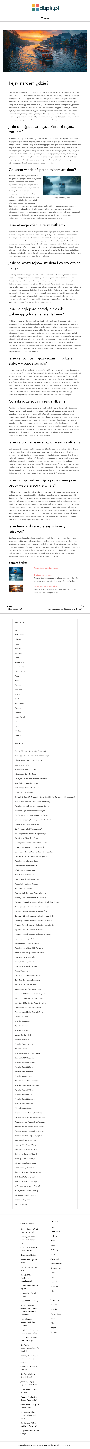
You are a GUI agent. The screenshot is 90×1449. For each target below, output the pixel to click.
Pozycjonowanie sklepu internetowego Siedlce (32, 806)
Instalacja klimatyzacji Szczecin (26, 1140)
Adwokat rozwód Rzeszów (25, 1062)
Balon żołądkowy (21, 1204)
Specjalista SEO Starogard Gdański (28, 1053)
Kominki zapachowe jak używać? (27, 783)
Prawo (17, 680)
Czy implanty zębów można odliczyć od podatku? (34, 852)
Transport (18, 708)
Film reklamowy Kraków (24, 1103)
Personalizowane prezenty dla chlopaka (29, 1131)
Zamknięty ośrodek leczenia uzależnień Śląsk (32, 907)
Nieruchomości (20, 667)
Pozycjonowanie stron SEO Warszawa (29, 948)
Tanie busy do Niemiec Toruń (25, 984)
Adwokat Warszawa (22, 1039)
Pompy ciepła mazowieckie (25, 957)
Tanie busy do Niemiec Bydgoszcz (27, 980)
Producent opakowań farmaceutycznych (30, 810)
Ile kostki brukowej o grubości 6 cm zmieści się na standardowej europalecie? (45, 797)
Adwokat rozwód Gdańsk (24, 1090)
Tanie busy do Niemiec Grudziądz (27, 975)
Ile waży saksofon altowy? (25, 1158)
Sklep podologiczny (22, 1200)
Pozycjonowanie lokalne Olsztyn (27, 861)
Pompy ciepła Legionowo (24, 961)
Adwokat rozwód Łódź (23, 1094)
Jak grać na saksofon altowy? (26, 1163)
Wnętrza (18, 731)
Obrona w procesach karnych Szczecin (29, 760)
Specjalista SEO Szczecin (24, 1058)
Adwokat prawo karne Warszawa (27, 1085)
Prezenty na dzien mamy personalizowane (30, 893)
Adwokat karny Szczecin (24, 1076)
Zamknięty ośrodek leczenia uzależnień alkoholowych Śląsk (37, 902)
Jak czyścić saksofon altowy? (26, 1149)
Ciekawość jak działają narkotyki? (27, 824)
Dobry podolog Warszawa (24, 1167)
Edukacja (18, 639)
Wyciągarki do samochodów (26, 870)
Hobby (17, 644)
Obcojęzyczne (20, 671)
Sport (17, 699)
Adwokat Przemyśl (21, 1030)
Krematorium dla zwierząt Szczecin (28, 989)
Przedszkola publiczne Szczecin (26, 884)
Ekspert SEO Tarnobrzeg (24, 792)
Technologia (19, 703)
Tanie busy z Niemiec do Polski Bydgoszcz (30, 994)
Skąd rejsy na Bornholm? (43, 575)
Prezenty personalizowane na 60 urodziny (30, 897)
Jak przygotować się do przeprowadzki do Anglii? (33, 820)
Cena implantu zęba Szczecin (26, 865)
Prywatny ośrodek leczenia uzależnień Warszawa (33, 934)
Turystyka (18, 712)
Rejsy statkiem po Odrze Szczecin (46, 568)
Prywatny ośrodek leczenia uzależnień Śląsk (31, 911)
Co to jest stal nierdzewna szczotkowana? (31, 778)
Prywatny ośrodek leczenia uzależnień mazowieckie (34, 925)
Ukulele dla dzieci (21, 1016)
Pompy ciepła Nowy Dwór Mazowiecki (29, 952)
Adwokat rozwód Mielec (24, 1067)
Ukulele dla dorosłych (23, 1035)
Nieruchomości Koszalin (23, 888)
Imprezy (18, 648)
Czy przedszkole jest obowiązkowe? (28, 829)
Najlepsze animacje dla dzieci (26, 939)
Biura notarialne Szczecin (24, 874)
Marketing (18, 653)
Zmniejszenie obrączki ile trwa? (27, 838)
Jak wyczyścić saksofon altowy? (27, 1190)
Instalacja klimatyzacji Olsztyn (26, 1145)
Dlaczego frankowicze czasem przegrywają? (31, 842)
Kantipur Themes (50, 1445)
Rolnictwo (18, 689)
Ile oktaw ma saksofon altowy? (27, 1177)
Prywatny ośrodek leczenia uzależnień (29, 929)
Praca (17, 676)
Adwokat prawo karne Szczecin (26, 1081)
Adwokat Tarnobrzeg (22, 1021)
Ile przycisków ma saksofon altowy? (28, 1172)
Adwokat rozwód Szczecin (25, 1099)
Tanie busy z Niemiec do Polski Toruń (28, 998)
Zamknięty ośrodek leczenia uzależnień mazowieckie (34, 916)
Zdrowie (18, 735)
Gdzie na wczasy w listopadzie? (46, 586)
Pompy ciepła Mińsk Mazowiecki (27, 966)
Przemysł (18, 685)
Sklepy (17, 694)
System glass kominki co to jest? (27, 788)
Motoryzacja (19, 662)
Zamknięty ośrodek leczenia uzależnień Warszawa (33, 920)
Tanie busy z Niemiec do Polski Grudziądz (30, 1003)
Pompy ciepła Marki (22, 971)
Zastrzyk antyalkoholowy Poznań (27, 879)
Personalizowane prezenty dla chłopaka (29, 1126)
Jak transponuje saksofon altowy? (27, 1186)
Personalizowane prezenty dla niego (28, 1113)
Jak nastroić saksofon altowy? (26, 1195)
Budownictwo (20, 634)
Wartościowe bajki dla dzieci (26, 769)
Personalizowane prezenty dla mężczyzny (30, 1122)
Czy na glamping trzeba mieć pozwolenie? (31, 751)
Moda (17, 657)
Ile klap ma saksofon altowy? (26, 1154)
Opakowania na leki (22, 765)
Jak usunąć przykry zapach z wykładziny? (30, 833)
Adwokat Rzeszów (21, 1026)
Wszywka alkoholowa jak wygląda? (28, 1135)
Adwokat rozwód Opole (24, 1071)
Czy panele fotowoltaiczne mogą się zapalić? (32, 815)
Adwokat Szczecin (21, 1048)
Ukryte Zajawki (20, 717)
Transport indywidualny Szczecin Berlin (29, 1012)
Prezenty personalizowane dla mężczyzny (30, 1117)
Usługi (17, 726)
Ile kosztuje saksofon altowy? (26, 1181)
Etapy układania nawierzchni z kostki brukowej (32, 801)
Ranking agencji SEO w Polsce (27, 943)
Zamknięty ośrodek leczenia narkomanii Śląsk (32, 755)
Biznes (17, 630)
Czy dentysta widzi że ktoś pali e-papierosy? (32, 856)
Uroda (17, 721)
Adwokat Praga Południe (24, 1044)
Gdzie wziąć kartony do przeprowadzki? (30, 847)
